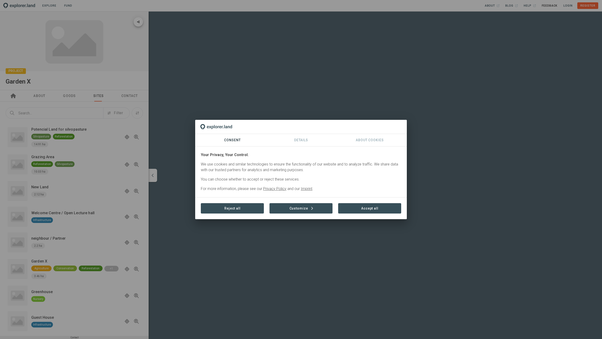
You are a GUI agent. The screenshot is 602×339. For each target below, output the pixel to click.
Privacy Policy (274, 188)
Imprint (306, 188)
